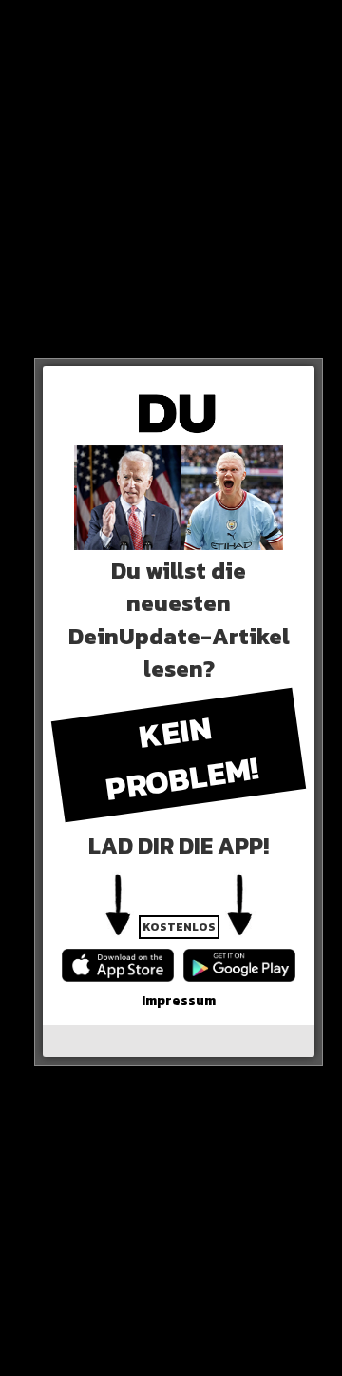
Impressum (179, 1001)
